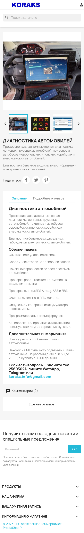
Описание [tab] (19, 198)
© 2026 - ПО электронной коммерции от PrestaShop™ (32, 526)
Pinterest (46, 180)
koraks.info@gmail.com (30, 376)
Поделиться (26, 180)
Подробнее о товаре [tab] (48, 198)
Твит (36, 180)
